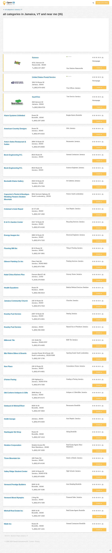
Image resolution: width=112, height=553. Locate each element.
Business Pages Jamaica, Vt (19, 536)
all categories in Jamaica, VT (13, 9)
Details (98, 68)
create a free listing (102, 2)
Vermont (7, 536)
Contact (31, 541)
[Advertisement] (56, 35)
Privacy (37, 541)
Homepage (96, 61)
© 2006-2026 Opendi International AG (16, 541)
